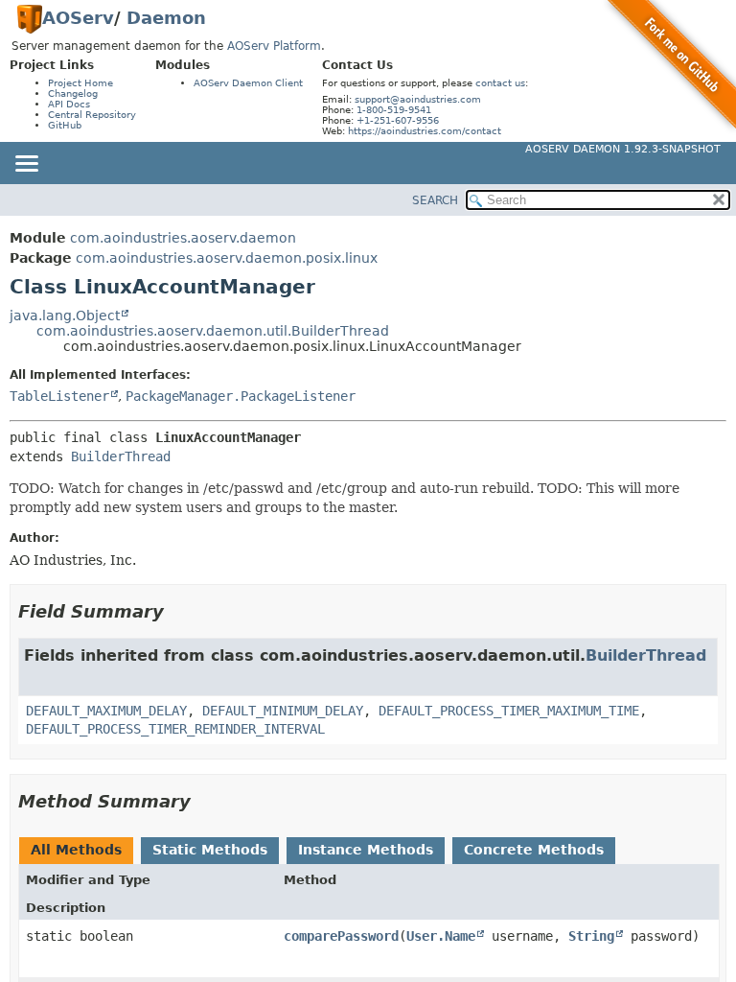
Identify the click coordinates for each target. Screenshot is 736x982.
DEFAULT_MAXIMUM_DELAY (106, 710)
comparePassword (341, 936)
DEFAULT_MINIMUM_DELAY (282, 710)
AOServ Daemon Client (248, 83)
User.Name (440, 936)
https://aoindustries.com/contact (424, 131)
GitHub (64, 125)
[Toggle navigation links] (26, 165)
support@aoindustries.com (418, 99)
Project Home (80, 83)
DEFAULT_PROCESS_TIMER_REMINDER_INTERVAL (175, 728)
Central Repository (92, 114)
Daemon (166, 18)
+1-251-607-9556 (397, 120)
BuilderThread (121, 456)
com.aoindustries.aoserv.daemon (183, 238)
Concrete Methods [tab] (534, 849)
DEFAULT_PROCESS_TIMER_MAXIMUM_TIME (509, 710)
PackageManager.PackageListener (241, 396)
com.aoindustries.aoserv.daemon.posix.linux (227, 258)
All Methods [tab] (76, 849)
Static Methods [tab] (209, 849)
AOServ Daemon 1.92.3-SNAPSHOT (623, 149)
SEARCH (435, 200)
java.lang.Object (65, 315)
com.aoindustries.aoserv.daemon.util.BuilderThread (212, 331)
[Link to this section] (177, 611)
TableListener (59, 396)
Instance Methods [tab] (365, 849)
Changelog (73, 93)
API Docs (69, 104)
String (591, 936)
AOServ (78, 18)
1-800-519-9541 (393, 110)
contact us (500, 83)
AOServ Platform (274, 46)
